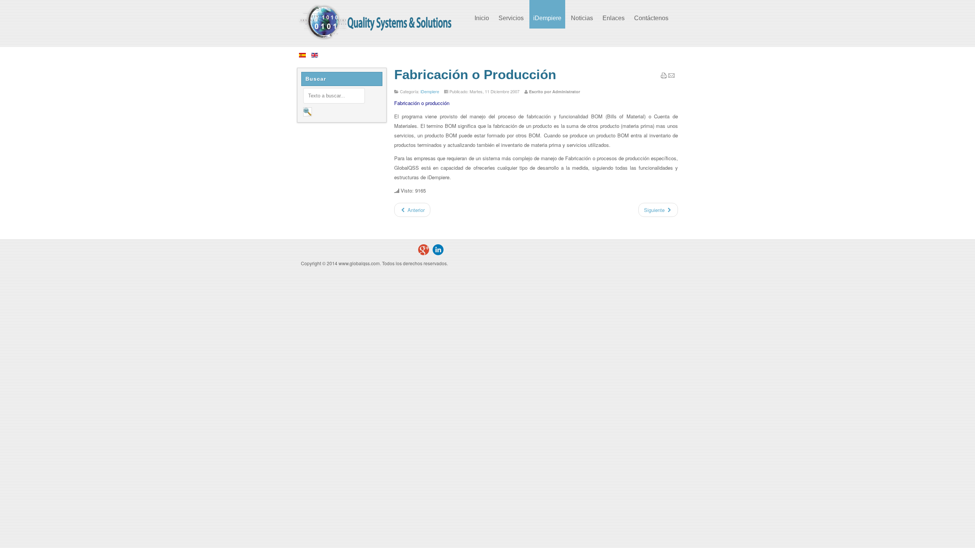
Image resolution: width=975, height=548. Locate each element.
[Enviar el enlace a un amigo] (671, 76)
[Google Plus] (423, 250)
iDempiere (429, 91)
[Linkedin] (438, 250)
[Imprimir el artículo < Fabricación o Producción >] (664, 76)
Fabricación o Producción (475, 74)
